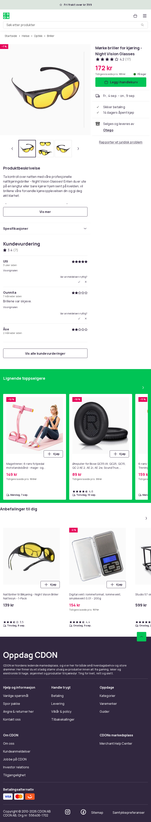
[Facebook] (83, 811)
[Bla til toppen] (141, 636)
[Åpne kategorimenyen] (144, 16)
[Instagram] (67, 811)
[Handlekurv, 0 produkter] (135, 16)
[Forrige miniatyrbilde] (12, 148)
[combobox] (75, 24)
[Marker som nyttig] (79, 282)
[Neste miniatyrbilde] (78, 148)
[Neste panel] (143, 387)
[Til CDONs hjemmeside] (6, 16)
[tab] (27, 148)
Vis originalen (10, 270)
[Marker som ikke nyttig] (85, 282)
